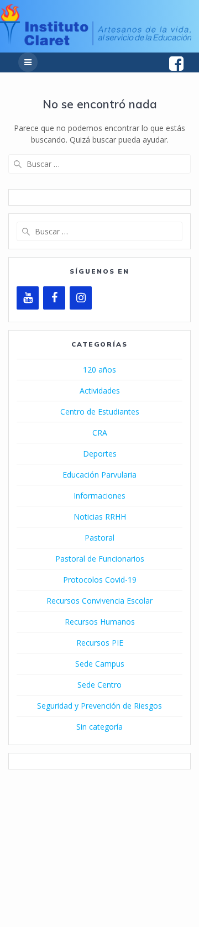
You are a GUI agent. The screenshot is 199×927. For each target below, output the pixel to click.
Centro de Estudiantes (99, 411)
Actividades (100, 390)
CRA (99, 432)
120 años (99, 369)
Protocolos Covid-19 (100, 579)
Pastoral (99, 537)
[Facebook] (54, 298)
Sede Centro (99, 684)
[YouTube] (28, 298)
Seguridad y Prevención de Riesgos (99, 705)
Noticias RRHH (100, 516)
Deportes (100, 453)
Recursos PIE (99, 642)
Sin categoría (99, 726)
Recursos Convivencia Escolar (99, 600)
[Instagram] (81, 298)
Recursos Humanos (100, 621)
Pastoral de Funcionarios (99, 558)
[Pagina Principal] (95, 42)
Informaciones (99, 495)
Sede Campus (99, 663)
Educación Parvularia (99, 474)
